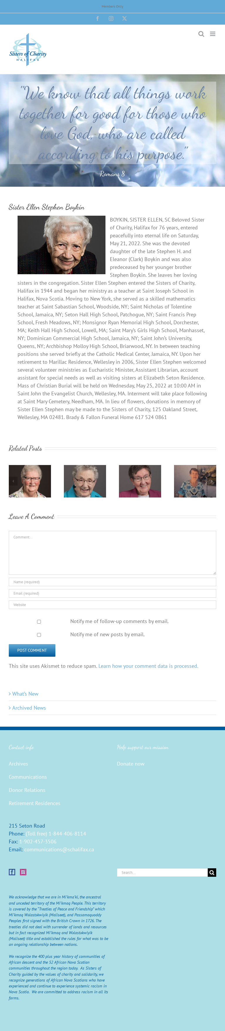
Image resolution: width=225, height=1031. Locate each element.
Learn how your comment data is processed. (148, 666)
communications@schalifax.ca (59, 849)
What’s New (25, 693)
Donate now (130, 763)
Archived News (29, 707)
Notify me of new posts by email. (107, 634)
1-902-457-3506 (38, 841)
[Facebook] (12, 872)
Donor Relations (27, 790)
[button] (13, 481)
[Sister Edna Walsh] (195, 468)
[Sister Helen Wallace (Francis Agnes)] (85, 468)
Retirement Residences (34, 803)
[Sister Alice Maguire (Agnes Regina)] (140, 468)
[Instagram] (23, 872)
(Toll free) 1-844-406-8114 (56, 833)
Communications (28, 776)
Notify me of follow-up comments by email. (119, 621)
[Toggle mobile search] (201, 34)
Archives (18, 763)
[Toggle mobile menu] (213, 34)
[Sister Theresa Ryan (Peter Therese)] (30, 468)
